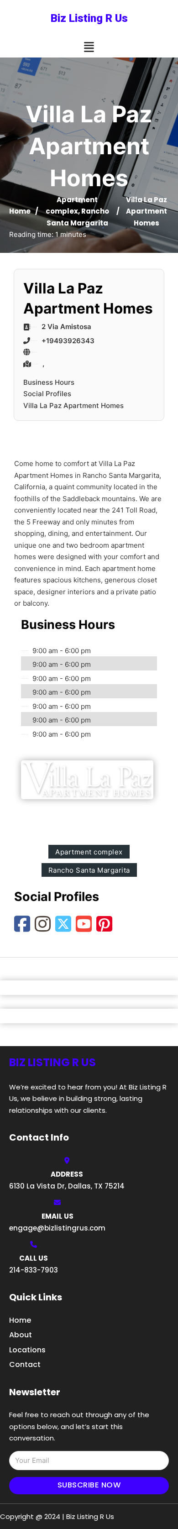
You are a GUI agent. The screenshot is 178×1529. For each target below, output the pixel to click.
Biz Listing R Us (89, 18)
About (20, 1335)
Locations (27, 1350)
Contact (25, 1364)
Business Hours (48, 382)
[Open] (89, 47)
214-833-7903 (33, 1270)
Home (20, 211)
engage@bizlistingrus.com (57, 1228)
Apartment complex (89, 852)
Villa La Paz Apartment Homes (73, 405)
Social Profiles (47, 393)
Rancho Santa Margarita (89, 870)
